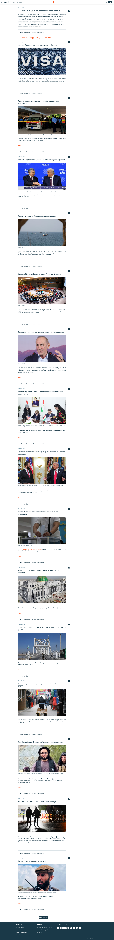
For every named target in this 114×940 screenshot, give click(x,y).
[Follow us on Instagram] (67, 928)
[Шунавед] (106, 2)
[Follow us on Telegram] (74, 928)
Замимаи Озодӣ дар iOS (42, 930)
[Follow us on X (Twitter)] (71, 928)
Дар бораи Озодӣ (20, 927)
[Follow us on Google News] (58, 928)
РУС (98, 2)
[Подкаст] (80, 928)
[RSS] (77, 928)
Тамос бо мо (19, 935)
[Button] (25, 32)
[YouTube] (102, 2)
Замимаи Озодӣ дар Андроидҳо (44, 927)
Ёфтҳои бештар (43, 917)
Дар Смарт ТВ (40, 932)
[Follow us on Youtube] (64, 928)
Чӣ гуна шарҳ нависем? (22, 932)
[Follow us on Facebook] (61, 928)
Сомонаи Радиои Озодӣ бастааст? (24, 930)
